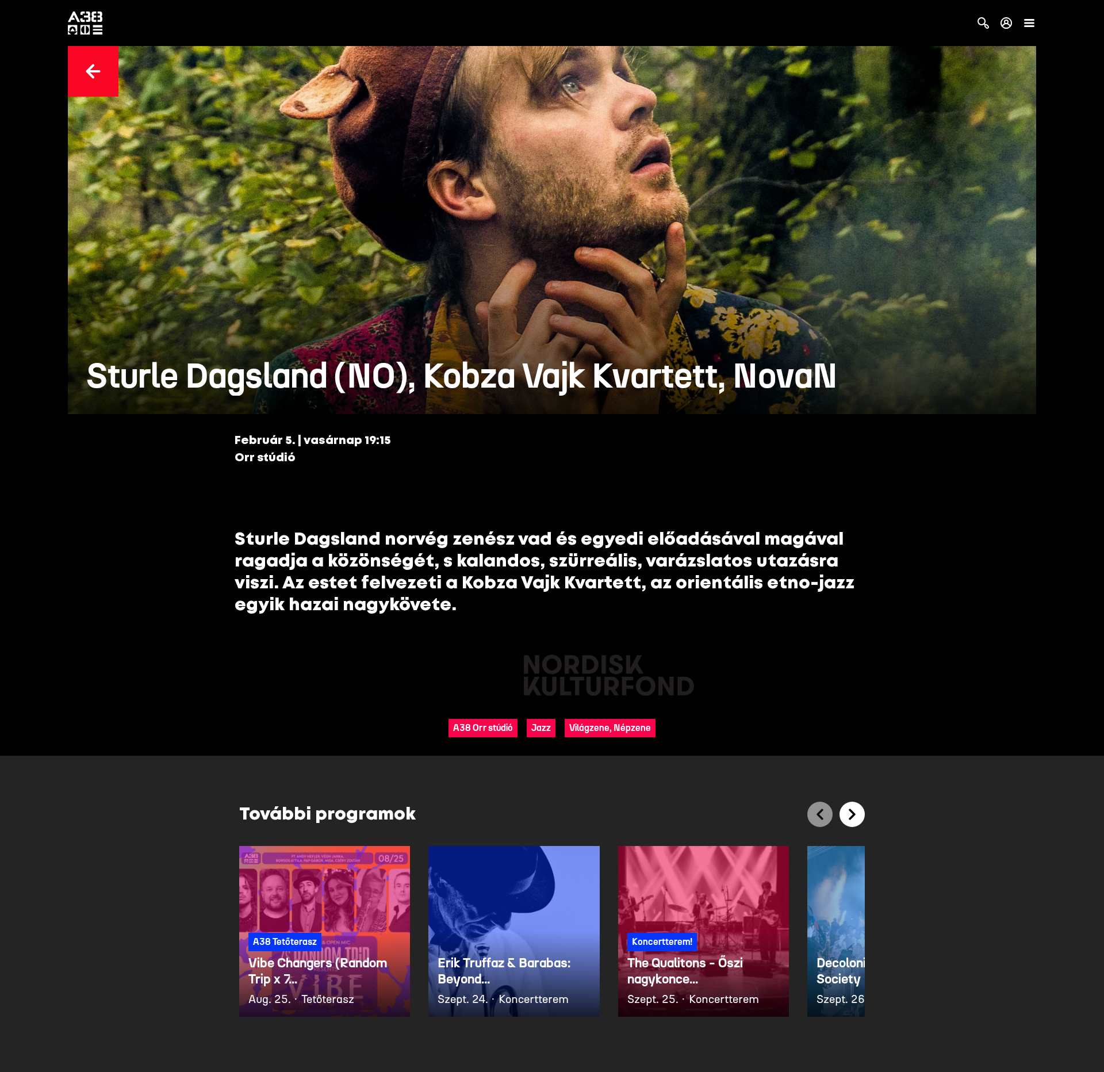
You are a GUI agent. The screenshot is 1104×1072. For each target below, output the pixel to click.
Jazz (541, 727)
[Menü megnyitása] (1029, 23)
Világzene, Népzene (610, 727)
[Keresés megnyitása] (983, 23)
